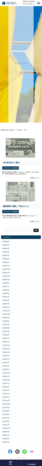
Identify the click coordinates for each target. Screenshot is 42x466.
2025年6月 (5, 290)
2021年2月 (5, 425)
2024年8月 (5, 321)
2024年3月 (5, 335)
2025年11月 (6, 273)
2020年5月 (5, 442)
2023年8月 (5, 355)
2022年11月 (6, 376)
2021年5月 (5, 414)
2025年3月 (5, 300)
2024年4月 (5, 331)
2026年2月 (5, 262)
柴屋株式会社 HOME (7, 130)
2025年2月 (5, 304)
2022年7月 (5, 383)
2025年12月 (6, 269)
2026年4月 (5, 255)
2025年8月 (5, 283)
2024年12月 (6, 311)
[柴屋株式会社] (9, 3)
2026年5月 (5, 252)
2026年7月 (5, 245)
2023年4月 (5, 366)
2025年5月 (5, 293)
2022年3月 (5, 394)
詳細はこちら (35, 178)
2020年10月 (6, 428)
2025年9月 (5, 279)
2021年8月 (5, 407)
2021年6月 (5, 411)
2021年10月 (6, 404)
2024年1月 (5, 342)
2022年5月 (5, 387)
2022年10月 (6, 380)
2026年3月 (5, 259)
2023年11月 (6, 349)
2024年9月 (5, 317)
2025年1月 (5, 307)
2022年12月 (6, 373)
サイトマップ (21, 458)
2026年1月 (5, 266)
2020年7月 (5, 435)
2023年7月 (5, 359)
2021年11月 (6, 400)
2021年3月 (5, 421)
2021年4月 (5, 418)
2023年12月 (6, 345)
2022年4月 (5, 390)
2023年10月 (6, 352)
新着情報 (15, 168)
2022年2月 (5, 397)
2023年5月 (5, 362)
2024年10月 (6, 314)
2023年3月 (5, 369)
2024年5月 (5, 328)
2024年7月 (5, 324)
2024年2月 (5, 338)
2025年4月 (5, 297)
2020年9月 (5, 432)
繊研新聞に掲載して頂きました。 (17, 206)
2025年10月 (6, 276)
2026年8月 (5, 241)
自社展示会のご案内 (11, 163)
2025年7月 (5, 286)
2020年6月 (5, 438)
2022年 (19, 130)
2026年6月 (5, 248)
